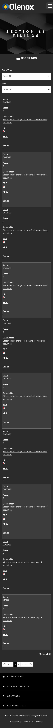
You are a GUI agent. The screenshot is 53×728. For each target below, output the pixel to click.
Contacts (13, 696)
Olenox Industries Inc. (21, 715)
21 (26, 664)
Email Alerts (15, 677)
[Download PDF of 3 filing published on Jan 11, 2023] (4, 629)
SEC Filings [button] (29, 58)
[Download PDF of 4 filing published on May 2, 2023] (4, 131)
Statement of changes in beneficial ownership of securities (25, 121)
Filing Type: (7, 70)
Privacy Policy (15, 722)
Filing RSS (45, 654)
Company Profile (18, 686)
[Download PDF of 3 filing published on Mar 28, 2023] (4, 573)
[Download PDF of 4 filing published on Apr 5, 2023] (4, 241)
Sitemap (39, 722)
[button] (49, 5)
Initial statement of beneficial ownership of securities (22, 564)
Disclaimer (28, 722)
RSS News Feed (16, 706)
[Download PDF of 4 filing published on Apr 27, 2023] (4, 186)
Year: (4, 83)
